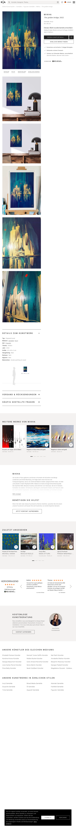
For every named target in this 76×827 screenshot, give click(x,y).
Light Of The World (62, 551)
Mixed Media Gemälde (34, 683)
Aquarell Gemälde (33, 690)
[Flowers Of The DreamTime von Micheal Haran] (10, 541)
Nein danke (63, 817)
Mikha (38, 6)
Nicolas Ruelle (27, 554)
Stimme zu (48, 817)
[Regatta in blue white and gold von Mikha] (38, 436)
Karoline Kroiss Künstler (10, 658)
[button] (74, 2)
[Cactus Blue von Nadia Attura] (47, 541)
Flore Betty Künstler (9, 668)
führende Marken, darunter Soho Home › (58, 55)
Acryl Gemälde (7, 683)
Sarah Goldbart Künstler (35, 668)
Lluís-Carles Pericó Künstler (11, 665)
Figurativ (8, 343)
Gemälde (19, 6)
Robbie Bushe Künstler (34, 658)
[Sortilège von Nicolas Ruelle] (29, 541)
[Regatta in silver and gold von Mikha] (62, 436)
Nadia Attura (44, 554)
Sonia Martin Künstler (34, 665)
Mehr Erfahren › (48, 32)
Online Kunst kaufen (8, 6)
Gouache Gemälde (8, 687)
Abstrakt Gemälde (57, 683)
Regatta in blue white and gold (36, 449)
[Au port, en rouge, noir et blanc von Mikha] (13, 436)
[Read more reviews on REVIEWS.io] (9, 592)
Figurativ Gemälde (29, 6)
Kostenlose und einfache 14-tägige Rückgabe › (60, 47)
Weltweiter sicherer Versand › (55, 50)
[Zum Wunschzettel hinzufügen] (71, 37)
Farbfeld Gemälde (57, 687)
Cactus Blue (42, 551)
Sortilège (23, 551)
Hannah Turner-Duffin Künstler (37, 655)
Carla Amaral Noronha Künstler (37, 662)
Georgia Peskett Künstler (59, 665)
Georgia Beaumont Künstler (12, 662)
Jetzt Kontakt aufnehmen (27, 511)
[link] (58, 2)
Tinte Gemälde (7, 690)
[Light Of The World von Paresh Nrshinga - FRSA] (65, 541)
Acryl (16, 340)
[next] (72, 437)
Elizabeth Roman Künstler (11, 655)
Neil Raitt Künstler (57, 655)
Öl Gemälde (31, 687)
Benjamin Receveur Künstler (60, 662)
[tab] (21, 333)
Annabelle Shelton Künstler (60, 658)
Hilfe (13, 71)
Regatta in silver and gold (59, 449)
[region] (46, 586)
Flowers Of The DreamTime (9, 551)
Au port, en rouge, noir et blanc (11, 449)
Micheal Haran (8, 554)
